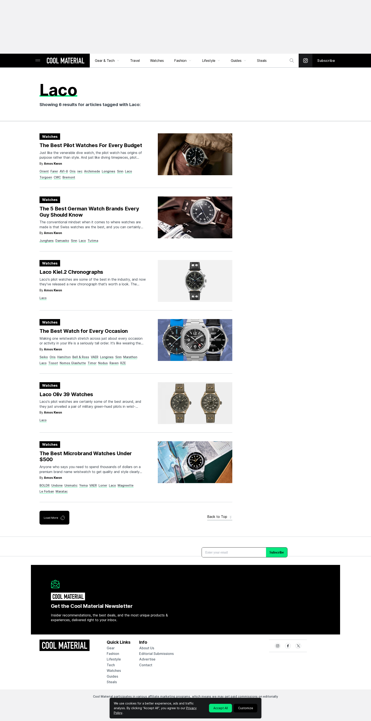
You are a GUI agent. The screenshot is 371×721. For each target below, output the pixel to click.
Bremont (68, 177)
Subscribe (326, 60)
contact (145, 665)
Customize (245, 708)
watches (114, 670)
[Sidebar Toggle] (37, 60)
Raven (114, 363)
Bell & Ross (80, 357)
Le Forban (47, 491)
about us (146, 648)
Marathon (130, 357)
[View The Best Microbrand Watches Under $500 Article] (195, 462)
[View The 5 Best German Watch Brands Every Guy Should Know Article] (195, 217)
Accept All (220, 708)
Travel (135, 60)
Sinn (120, 171)
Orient (44, 171)
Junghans (47, 240)
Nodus (103, 363)
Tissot (53, 363)
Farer (54, 171)
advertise (147, 659)
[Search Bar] (292, 60)
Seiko (44, 357)
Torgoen (46, 177)
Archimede (92, 171)
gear (111, 648)
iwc (79, 171)
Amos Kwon (53, 163)
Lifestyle (208, 60)
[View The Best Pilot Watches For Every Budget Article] (195, 154)
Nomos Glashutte (73, 363)
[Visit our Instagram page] (305, 60)
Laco (128, 171)
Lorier (103, 485)
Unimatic (71, 485)
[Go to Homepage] (65, 61)
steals (262, 60)
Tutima (93, 240)
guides (112, 676)
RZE (123, 363)
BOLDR (45, 485)
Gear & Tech (105, 60)
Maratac (62, 491)
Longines (108, 171)
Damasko (62, 240)
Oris (73, 171)
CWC (57, 177)
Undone (57, 485)
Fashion (180, 60)
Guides (236, 60)
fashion (113, 653)
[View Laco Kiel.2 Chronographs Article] (195, 281)
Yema (83, 485)
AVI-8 (64, 171)
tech (111, 665)
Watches (157, 60)
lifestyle (114, 659)
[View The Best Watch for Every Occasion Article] (195, 340)
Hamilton (64, 357)
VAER (94, 357)
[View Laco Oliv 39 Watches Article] (195, 403)
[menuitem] (107, 60)
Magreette (126, 485)
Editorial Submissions (156, 653)
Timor (92, 363)
